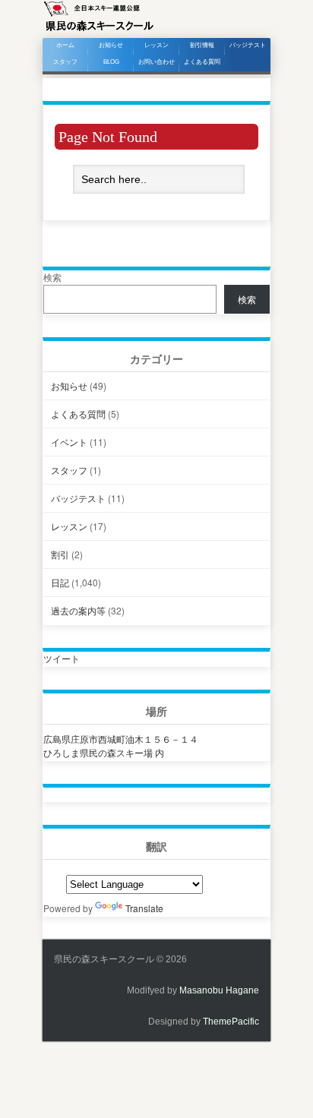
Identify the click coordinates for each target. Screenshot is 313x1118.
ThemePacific (231, 1021)
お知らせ (111, 45)
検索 (52, 276)
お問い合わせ (156, 61)
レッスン (156, 45)
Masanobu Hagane (219, 990)
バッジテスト (247, 45)
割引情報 (202, 45)
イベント (69, 441)
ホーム (65, 45)
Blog (111, 61)
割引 (60, 554)
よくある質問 (202, 61)
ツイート (61, 658)
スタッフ (65, 61)
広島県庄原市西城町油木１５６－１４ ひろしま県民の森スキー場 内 (120, 746)
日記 (60, 582)
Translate (144, 908)
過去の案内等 (78, 610)
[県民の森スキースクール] (99, 29)
